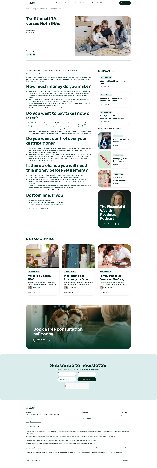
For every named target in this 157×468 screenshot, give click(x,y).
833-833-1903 (30, 420)
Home (28, 9)
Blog (34, 9)
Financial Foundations (87, 416)
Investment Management (88, 421)
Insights (91, 3)
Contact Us (125, 3)
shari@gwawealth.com (33, 422)
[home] (31, 3)
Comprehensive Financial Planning (75, 3)
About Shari (100, 3)
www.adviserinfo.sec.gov (114, 452)
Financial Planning (86, 418)
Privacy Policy (127, 460)
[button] (56, 3)
